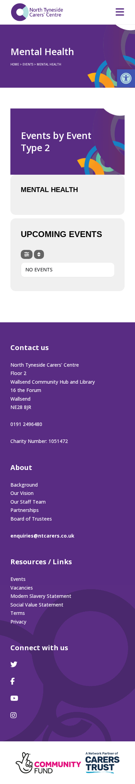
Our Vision (22, 493)
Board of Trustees (31, 518)
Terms (17, 613)
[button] (126, 78)
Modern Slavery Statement (40, 596)
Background (24, 484)
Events (18, 579)
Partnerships (24, 510)
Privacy (18, 621)
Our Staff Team (28, 501)
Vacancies (21, 587)
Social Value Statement (36, 604)
